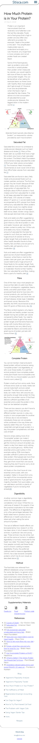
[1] (14, 105)
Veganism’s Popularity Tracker (16, 682)
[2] (19, 151)
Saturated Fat (11, 625)
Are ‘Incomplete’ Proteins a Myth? (19, 653)
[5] (31, 306)
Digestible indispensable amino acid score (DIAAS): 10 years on (19, 666)
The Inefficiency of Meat (14, 690)
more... (7, 716)
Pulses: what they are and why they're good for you (17, 647)
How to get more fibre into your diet (19, 641)
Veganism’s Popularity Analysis (17, 678)
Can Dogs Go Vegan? (13, 700)
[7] (21, 379)
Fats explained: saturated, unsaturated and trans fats (15, 631)
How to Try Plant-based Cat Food (18, 704)
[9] (18, 558)
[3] (5, 165)
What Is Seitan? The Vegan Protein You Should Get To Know (18, 659)
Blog (19, 673)
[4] (14, 248)
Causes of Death (12, 623)
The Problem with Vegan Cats (17, 708)
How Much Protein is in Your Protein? (19, 686)
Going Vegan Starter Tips (15, 712)
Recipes (19, 721)
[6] (16, 333)
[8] (11, 489)
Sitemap (19, 739)
